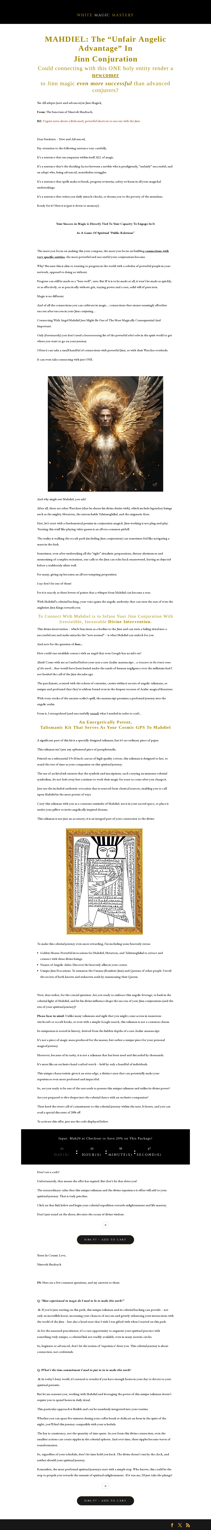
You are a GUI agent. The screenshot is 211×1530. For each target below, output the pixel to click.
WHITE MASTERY (105, 15)
